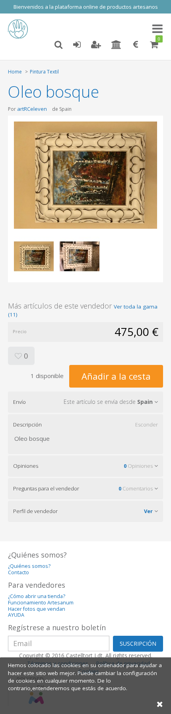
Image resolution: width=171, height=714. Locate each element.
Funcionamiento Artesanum (41, 602)
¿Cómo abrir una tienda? (36, 596)
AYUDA (16, 615)
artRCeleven (32, 108)
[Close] (160, 704)
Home (15, 71)
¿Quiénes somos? (29, 566)
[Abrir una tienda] (116, 44)
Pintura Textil (44, 71)
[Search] (58, 44)
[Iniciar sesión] (77, 44)
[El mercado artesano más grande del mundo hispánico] (20, 29)
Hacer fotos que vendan (36, 609)
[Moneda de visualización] (135, 44)
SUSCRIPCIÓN (138, 643)
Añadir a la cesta (116, 376)
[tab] (85, 402)
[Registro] (96, 44)
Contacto (18, 572)
